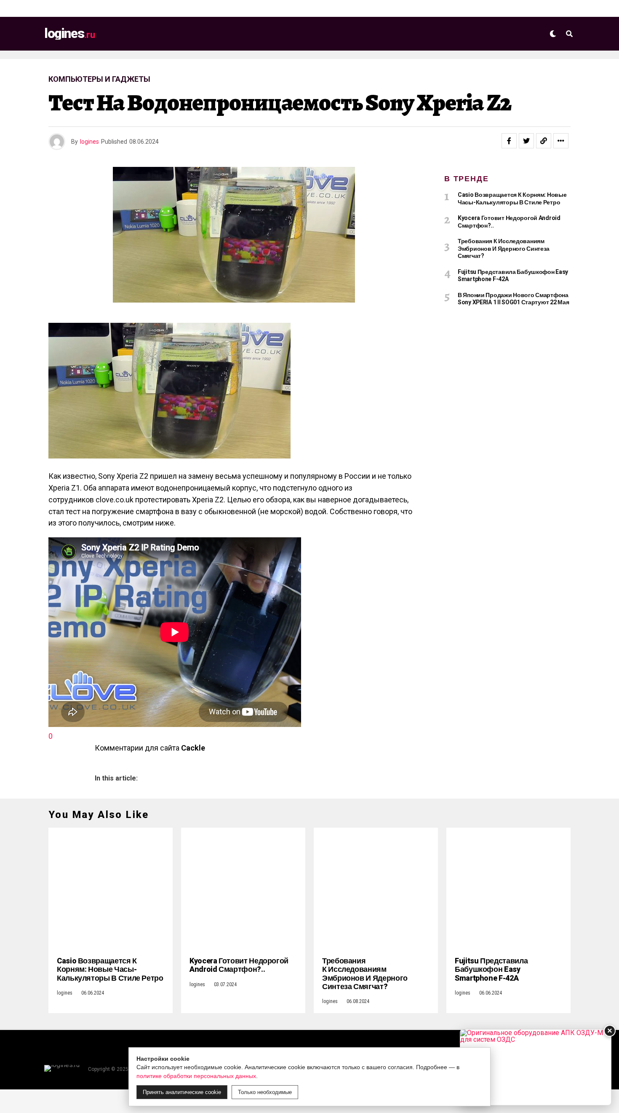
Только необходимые (265, 1092)
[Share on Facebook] (509, 140)
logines (89, 141)
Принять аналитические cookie (182, 1092)
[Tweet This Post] (526, 140)
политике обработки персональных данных (196, 1076)
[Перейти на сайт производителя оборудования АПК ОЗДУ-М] (535, 1067)
